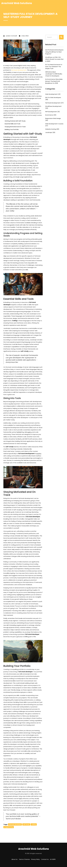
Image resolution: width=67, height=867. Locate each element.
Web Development (52, 94)
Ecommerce (50, 115)
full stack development (18, 70)
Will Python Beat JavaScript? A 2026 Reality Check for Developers (53, 74)
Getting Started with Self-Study (15, 121)
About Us (14, 859)
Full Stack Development (54, 103)
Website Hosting (52, 129)
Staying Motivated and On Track (15, 127)
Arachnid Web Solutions (16, 3)
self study (26, 824)
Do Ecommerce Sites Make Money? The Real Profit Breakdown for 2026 (54, 81)
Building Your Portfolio (12, 129)
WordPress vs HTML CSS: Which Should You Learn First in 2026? (54, 59)
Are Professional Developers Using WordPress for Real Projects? (54, 52)
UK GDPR (52, 859)
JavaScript (50, 132)
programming (8, 827)
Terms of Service (24, 859)
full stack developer (15, 824)
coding (34, 824)
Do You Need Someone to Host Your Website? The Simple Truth (53, 66)
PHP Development (52, 112)
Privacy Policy (35, 859)
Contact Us (45, 859)
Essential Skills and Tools (12, 124)
